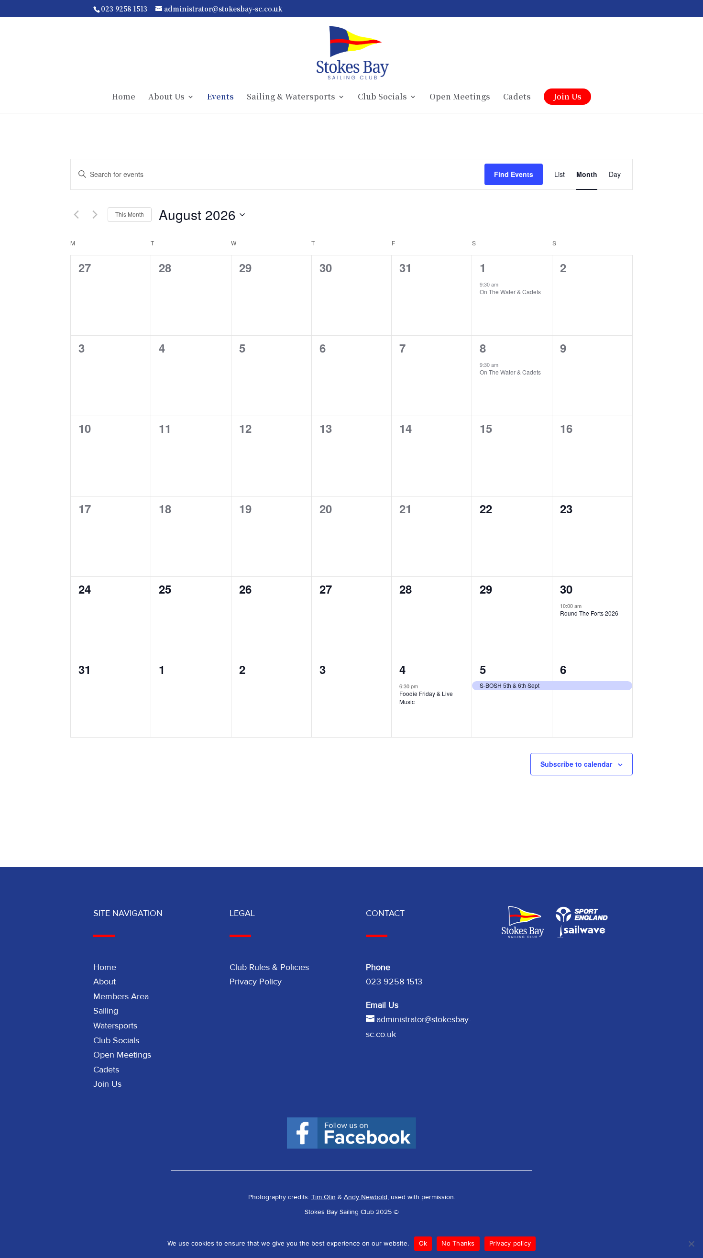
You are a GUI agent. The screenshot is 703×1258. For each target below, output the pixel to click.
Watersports (115, 1025)
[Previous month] (76, 215)
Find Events (513, 174)
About (104, 981)
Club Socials (116, 1040)
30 (566, 589)
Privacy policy (510, 1243)
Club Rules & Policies (269, 967)
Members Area (121, 996)
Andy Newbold (365, 1197)
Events (220, 97)
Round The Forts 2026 (589, 613)
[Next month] (94, 215)
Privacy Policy (256, 981)
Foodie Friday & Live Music (426, 697)
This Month (129, 214)
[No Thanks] (691, 1243)
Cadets (517, 97)
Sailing (105, 1010)
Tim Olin (323, 1197)
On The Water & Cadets (510, 291)
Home (123, 97)
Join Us (567, 96)
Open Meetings (459, 97)
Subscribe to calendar (576, 764)
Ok (423, 1243)
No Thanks (457, 1243)
